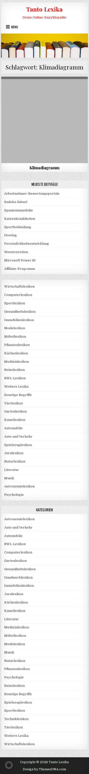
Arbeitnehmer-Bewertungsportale (32, 193)
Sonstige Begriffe (18, 395)
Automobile (13, 428)
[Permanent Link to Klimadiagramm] (44, 120)
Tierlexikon (13, 403)
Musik (9, 478)
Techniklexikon (16, 719)
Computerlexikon (18, 295)
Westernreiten (16, 252)
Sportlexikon (14, 303)
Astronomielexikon (19, 486)
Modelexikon (14, 328)
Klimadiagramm (44, 167)
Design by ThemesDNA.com (44, 769)
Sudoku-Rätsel (15, 202)
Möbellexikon (15, 336)
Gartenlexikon (15, 411)
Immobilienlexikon (19, 320)
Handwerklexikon (18, 577)
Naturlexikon (44, 88)
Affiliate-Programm (19, 269)
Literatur (11, 470)
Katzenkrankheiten (19, 219)
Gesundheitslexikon (20, 311)
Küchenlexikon (16, 353)
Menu (14, 26)
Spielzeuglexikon (18, 445)
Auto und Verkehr (18, 436)
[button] (9, 765)
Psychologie (14, 495)
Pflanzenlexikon (17, 345)
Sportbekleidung (17, 227)
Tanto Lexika (44, 9)
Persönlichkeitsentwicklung (26, 243)
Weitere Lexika (16, 386)
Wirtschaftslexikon (19, 286)
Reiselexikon (14, 370)
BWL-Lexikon (15, 378)
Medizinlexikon (16, 361)
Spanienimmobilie (18, 210)
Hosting (10, 235)
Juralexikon (13, 453)
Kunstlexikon (14, 420)
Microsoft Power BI (20, 260)
